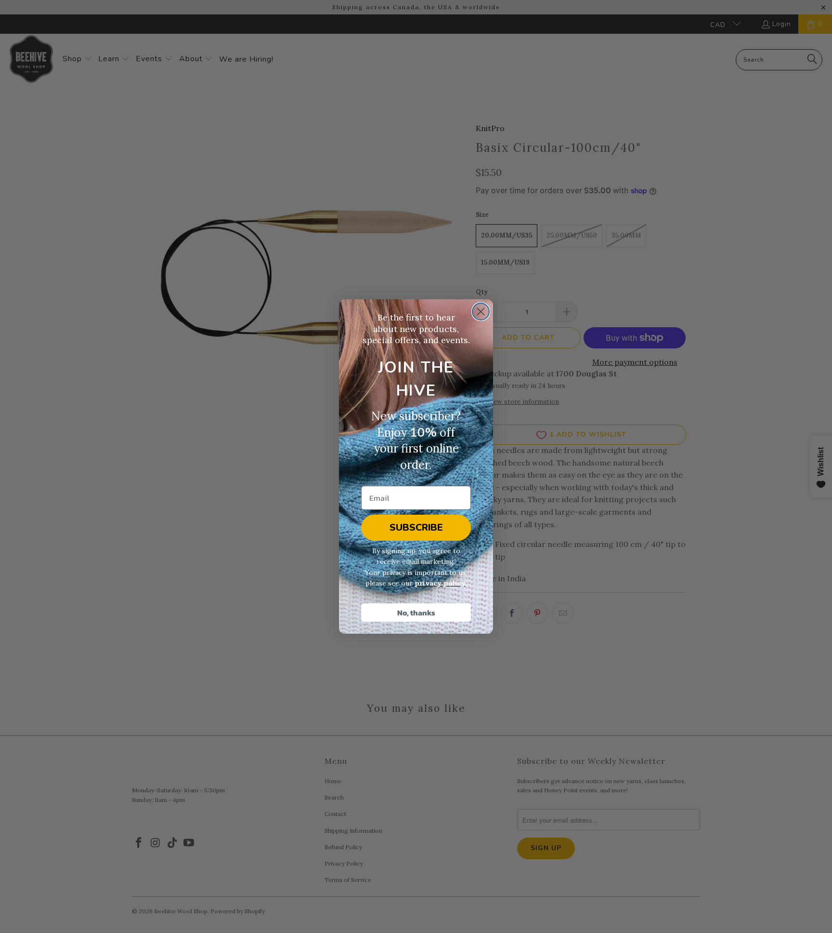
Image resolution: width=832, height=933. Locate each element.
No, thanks (416, 612)
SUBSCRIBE (416, 527)
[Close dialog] (480, 311)
